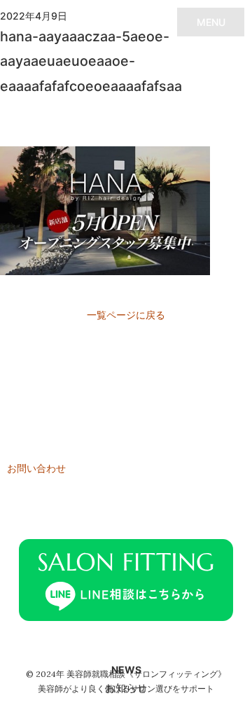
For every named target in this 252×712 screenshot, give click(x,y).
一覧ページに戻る (126, 315)
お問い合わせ (36, 468)
